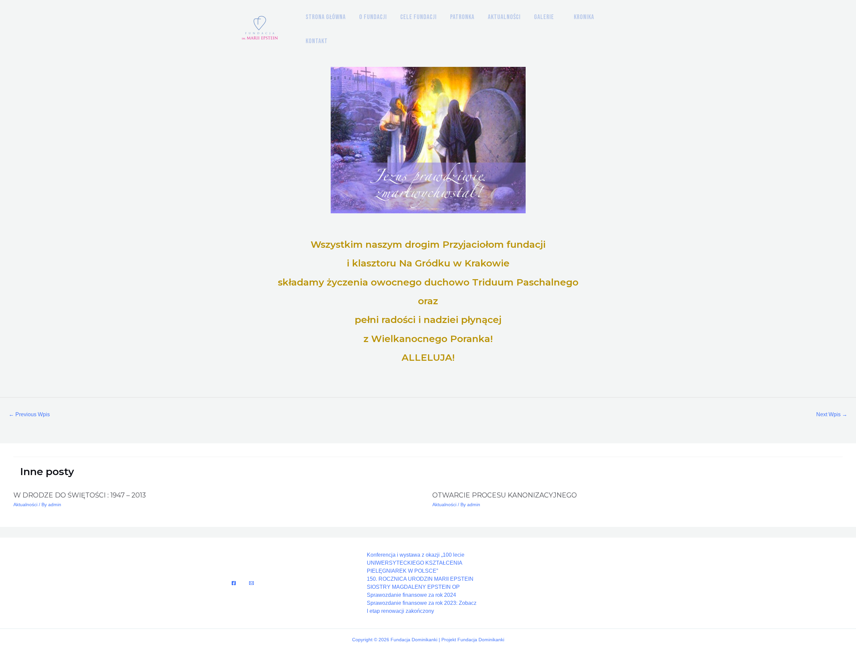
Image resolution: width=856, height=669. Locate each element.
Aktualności (25, 504)
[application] (557, 17)
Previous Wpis (29, 414)
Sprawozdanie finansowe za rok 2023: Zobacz (421, 603)
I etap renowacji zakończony (400, 611)
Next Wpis (831, 414)
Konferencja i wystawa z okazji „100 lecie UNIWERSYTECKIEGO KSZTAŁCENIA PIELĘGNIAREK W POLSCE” (415, 563)
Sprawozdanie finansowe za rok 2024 (411, 595)
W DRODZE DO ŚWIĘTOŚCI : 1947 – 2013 (79, 495)
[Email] (251, 583)
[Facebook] (233, 583)
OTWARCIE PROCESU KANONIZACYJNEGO (504, 495)
